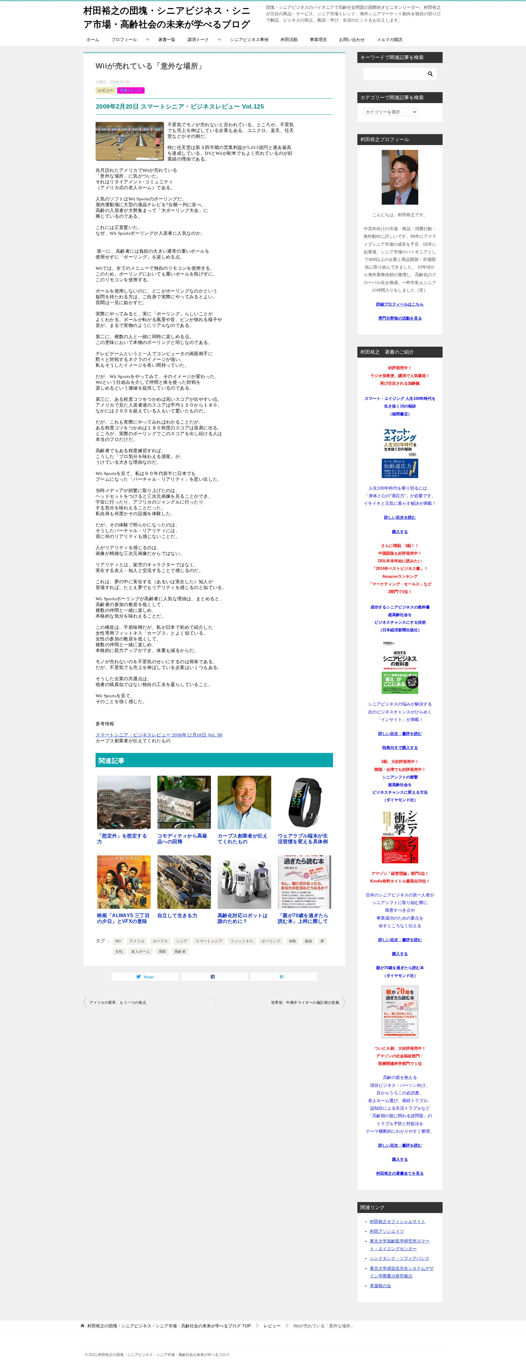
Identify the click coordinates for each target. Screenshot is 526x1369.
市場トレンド (131, 90)
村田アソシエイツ (387, 1231)
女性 (119, 951)
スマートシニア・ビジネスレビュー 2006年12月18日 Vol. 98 (159, 735)
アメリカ (137, 941)
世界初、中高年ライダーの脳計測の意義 (305, 1002)
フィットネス (241, 941)
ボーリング (270, 941)
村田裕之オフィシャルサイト (397, 1221)
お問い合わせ (352, 39)
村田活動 (289, 39)
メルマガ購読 (389, 39)
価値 (308, 941)
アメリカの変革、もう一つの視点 (117, 1002)
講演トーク (198, 39)
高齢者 (180, 951)
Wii (118, 941)
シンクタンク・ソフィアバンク (400, 1258)
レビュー (105, 90)
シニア (182, 941)
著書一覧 (166, 39)
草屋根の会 (380, 1285)
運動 (162, 951)
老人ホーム (140, 951)
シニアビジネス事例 (249, 39)
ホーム (92, 39)
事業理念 (318, 39)
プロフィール (124, 39)
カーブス (160, 941)
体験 (292, 941)
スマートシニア (209, 941)
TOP (169, 1325)
